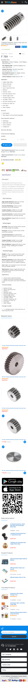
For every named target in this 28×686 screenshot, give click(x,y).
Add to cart (8, 145)
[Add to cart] (25, 442)
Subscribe (14, 636)
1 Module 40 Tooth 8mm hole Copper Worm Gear (18, 543)
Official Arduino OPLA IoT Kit (17, 577)
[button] (4, 45)
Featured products (7, 518)
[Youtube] (21, 649)
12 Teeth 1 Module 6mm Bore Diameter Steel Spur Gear (14, 345)
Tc (12, 63)
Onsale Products (7, 553)
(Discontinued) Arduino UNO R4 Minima (18, 559)
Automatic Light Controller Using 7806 (17, 603)
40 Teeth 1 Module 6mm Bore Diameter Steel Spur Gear (14, 376)
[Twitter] (10, 649)
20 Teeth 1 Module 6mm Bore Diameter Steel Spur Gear (14, 408)
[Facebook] (7, 649)
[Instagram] (14, 649)
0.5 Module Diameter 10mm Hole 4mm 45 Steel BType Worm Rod (17, 525)
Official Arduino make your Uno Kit (17, 568)
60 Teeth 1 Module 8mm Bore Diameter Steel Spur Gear (14, 470)
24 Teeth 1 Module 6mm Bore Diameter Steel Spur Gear (14, 439)
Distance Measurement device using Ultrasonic (18, 613)
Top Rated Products (8, 588)
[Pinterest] (18, 649)
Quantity (3, 139)
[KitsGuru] (10, 2)
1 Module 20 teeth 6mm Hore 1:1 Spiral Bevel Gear (18, 534)
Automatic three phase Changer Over (16, 594)
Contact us (15, 71)
